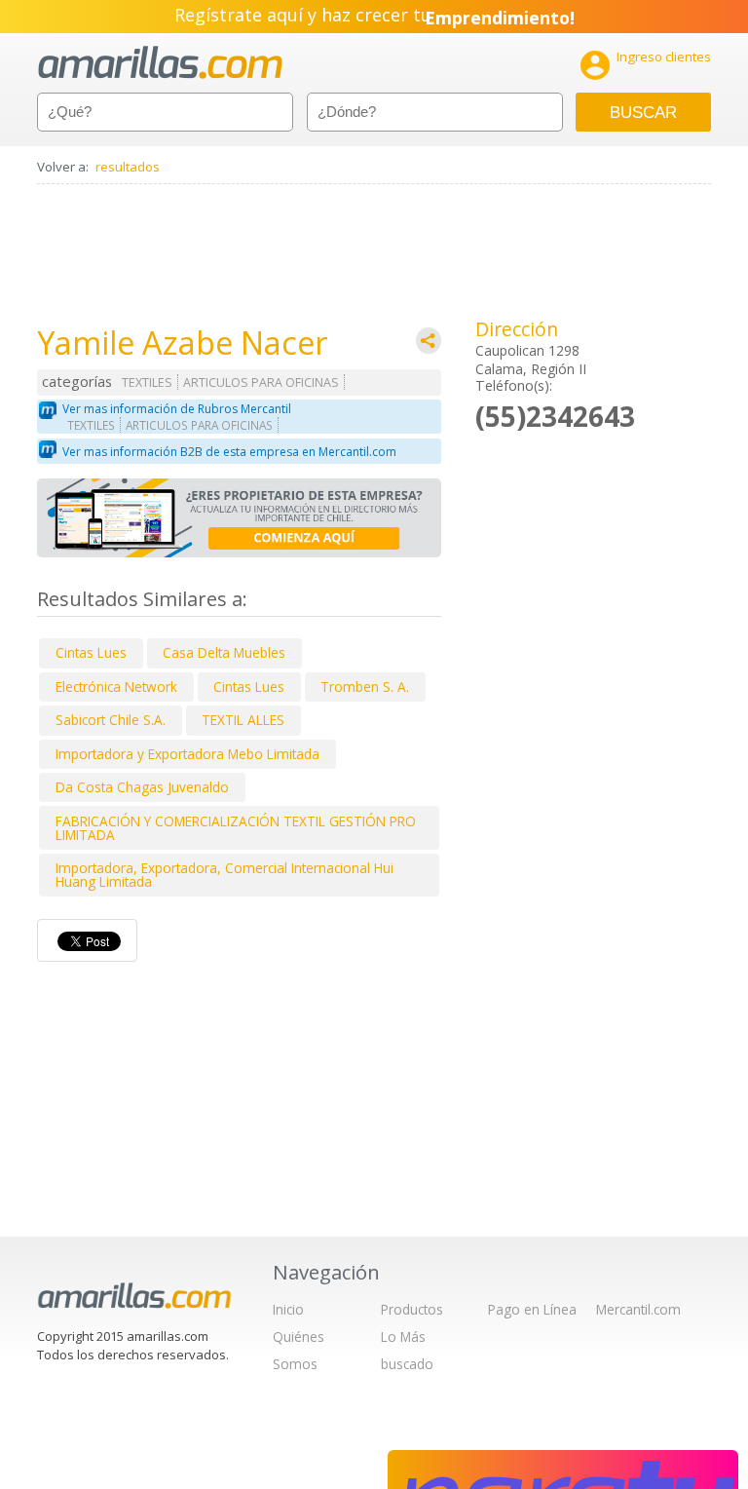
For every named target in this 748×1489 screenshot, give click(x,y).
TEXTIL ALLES (243, 719)
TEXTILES (147, 382)
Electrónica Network (116, 686)
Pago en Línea (532, 1309)
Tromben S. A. (364, 686)
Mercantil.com (638, 1309)
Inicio (288, 1309)
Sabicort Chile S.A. (111, 719)
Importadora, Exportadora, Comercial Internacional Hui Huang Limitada (224, 875)
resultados (127, 166)
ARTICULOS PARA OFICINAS (261, 382)
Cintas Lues (91, 652)
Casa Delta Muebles (224, 652)
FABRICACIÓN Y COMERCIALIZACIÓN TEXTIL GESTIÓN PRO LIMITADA (236, 828)
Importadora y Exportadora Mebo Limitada (187, 753)
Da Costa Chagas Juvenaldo (142, 787)
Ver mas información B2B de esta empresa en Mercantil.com (229, 451)
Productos (412, 1309)
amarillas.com (160, 63)
